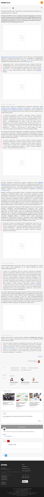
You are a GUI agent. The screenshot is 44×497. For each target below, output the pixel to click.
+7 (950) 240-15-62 (4, 479)
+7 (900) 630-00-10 (4, 476)
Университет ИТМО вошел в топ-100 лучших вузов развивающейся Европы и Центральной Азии (34, 404)
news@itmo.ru (9, 436)
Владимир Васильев (14, 382)
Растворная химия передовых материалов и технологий (15, 108)
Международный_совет (15, 367)
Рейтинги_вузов (23, 367)
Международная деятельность (26, 369)
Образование (25, 466)
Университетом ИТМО (27, 488)
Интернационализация (15, 369)
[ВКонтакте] (41, 8)
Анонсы (5, 414)
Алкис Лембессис (35, 382)
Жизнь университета (26, 470)
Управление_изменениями (33, 367)
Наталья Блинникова (32, 361)
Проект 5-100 (12, 375)
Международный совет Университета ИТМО (11, 57)
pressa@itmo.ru (4, 483)
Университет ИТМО (12, 444)
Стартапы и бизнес (26, 468)
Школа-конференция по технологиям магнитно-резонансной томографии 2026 (17, 416)
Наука (23, 464)
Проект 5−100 (29, 61)
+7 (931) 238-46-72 (4, 477)
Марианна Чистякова (25, 382)
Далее (39, 420)
